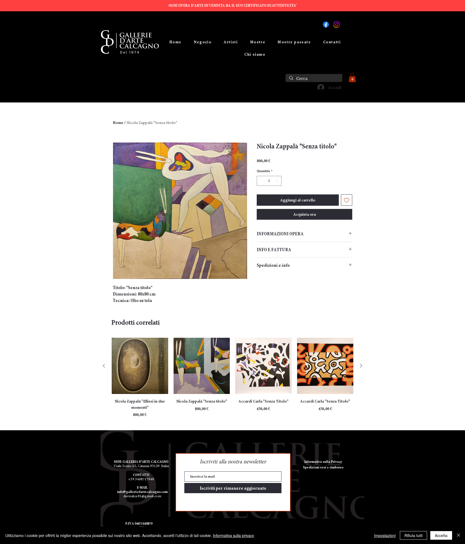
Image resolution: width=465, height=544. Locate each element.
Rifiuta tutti (413, 535)
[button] (352, 77)
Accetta (441, 535)
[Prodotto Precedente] (104, 365)
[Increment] (277, 181)
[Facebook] (326, 24)
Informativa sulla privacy (233, 535)
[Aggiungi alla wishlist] (346, 200)
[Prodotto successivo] (361, 365)
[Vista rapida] (140, 366)
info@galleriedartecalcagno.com (142, 492)
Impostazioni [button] (385, 535)
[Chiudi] (458, 535)
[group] (232, 377)
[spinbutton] (269, 181)
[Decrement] (261, 181)
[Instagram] (337, 24)
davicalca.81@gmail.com (142, 496)
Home (118, 122)
